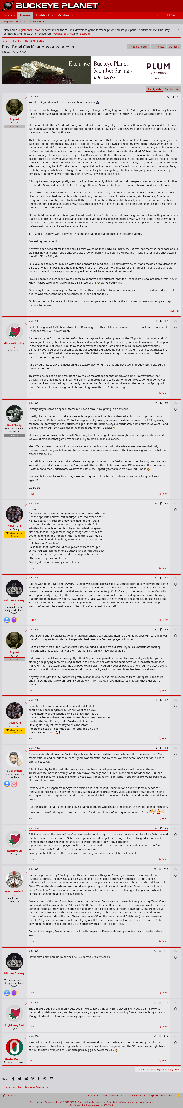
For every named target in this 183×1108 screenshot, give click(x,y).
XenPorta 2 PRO (77, 1105)
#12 (166, 1002)
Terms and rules (133, 1095)
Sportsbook (42, 15)
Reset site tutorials (112, 1095)
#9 (166, 828)
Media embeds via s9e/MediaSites (104, 1102)
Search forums (37, 21)
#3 (166, 402)
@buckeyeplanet (62, 33)
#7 (166, 700)
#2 (166, 320)
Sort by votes (172, 89)
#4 (166, 503)
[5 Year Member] (14, 618)
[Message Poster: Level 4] (7, 618)
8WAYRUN (108, 1105)
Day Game (10, 1095)
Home (8, 15)
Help (163, 1095)
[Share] (168, 97)
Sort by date (155, 89)
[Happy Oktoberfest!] (14, 782)
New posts (7, 21)
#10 (166, 868)
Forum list (21, 21)
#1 (178, 96)
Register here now (29, 30)
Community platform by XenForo (58, 1102)
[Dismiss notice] (177, 30)
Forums (25, 15)
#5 (166, 577)
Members (63, 15)
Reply (176, 311)
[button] (14, 15)
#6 (166, 629)
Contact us (94, 1095)
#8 (166, 748)
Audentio (149, 1102)
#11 (166, 950)
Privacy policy (151, 1095)
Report (32, 311)
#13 (166, 1036)
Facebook (84, 33)
